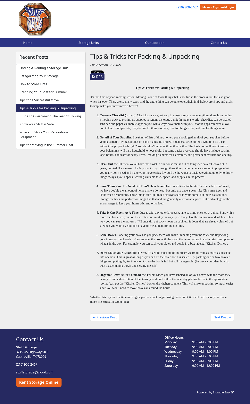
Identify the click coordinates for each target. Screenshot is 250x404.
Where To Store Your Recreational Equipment (44, 134)
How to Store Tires (33, 84)
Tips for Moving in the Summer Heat (46, 145)
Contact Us (219, 43)
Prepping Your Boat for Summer (43, 92)
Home (27, 43)
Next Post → (222, 317)
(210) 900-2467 (187, 7)
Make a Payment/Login (218, 7)
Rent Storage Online (38, 382)
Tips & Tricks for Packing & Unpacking (48, 108)
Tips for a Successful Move (39, 100)
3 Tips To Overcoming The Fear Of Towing (50, 116)
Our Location (154, 43)
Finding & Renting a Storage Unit (44, 68)
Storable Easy (222, 392)
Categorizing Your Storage (39, 76)
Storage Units (89, 43)
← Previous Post (105, 317)
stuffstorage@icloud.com (34, 372)
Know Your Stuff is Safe (37, 124)
